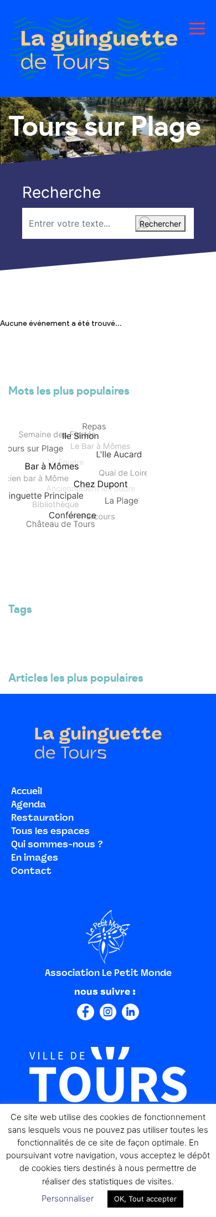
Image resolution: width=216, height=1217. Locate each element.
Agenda (28, 805)
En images (34, 858)
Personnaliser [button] (68, 1198)
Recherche (61, 192)
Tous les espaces (50, 831)
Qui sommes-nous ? (57, 845)
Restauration (42, 818)
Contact (31, 871)
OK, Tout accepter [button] (145, 1198)
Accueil (26, 792)
